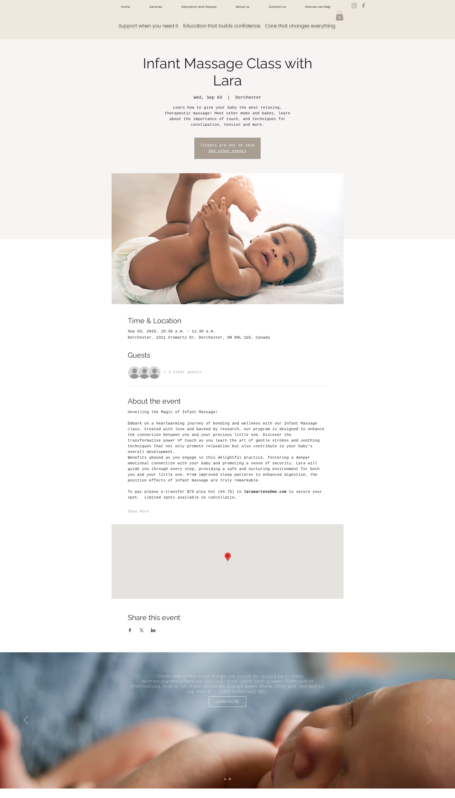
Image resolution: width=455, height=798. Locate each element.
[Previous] (26, 720)
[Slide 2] (230, 779)
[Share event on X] (141, 630)
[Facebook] (363, 5)
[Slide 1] (225, 779)
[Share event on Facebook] (130, 630)
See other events (227, 151)
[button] (340, 16)
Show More (138, 511)
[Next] (429, 720)
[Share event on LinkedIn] (153, 630)
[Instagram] (354, 5)
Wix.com (153, 796)
